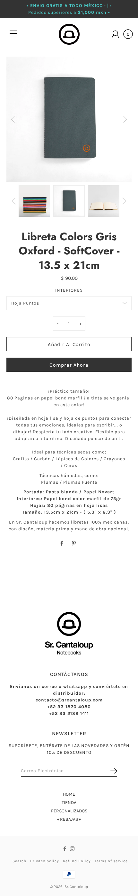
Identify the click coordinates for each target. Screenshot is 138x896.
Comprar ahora (69, 365)
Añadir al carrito (69, 344)
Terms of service (111, 861)
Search (19, 861)
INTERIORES (69, 290)
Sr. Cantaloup (76, 886)
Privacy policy (44, 861)
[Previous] (12, 119)
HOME (69, 794)
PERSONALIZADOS (69, 811)
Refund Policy (77, 861)
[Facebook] (62, 543)
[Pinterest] (74, 543)
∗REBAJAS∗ (69, 819)
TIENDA (69, 802)
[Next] (125, 119)
